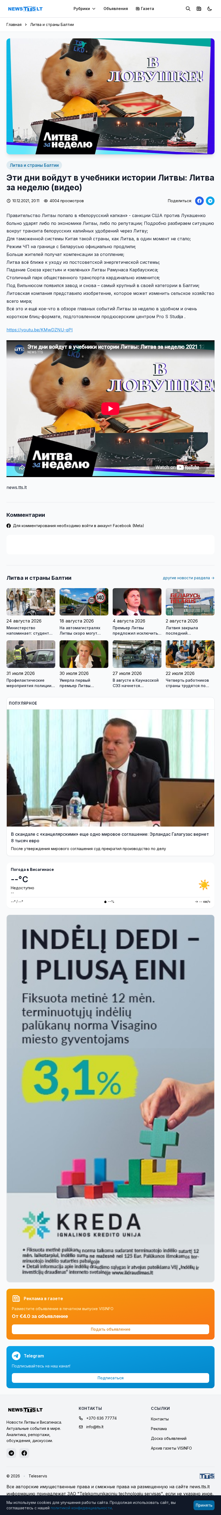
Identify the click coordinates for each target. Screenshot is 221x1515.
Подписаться (111, 1378)
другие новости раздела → (189, 577)
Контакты (160, 1419)
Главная (14, 24)
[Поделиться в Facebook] (199, 201)
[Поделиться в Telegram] (210, 201)
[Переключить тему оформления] (210, 9)
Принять (204, 1505)
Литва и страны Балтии (52, 24)
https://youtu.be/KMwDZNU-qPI (39, 329)
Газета (147, 8)
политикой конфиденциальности (81, 1508)
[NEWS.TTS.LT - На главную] (25, 8)
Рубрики (82, 8)
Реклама (159, 1428)
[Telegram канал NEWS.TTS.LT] (11, 1453)
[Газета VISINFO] (199, 9)
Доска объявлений (169, 1438)
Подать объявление (110, 1329)
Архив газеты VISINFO (171, 1448)
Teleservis (38, 1476)
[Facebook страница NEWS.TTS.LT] (24, 1453)
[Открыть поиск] (188, 9)
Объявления (115, 8)
